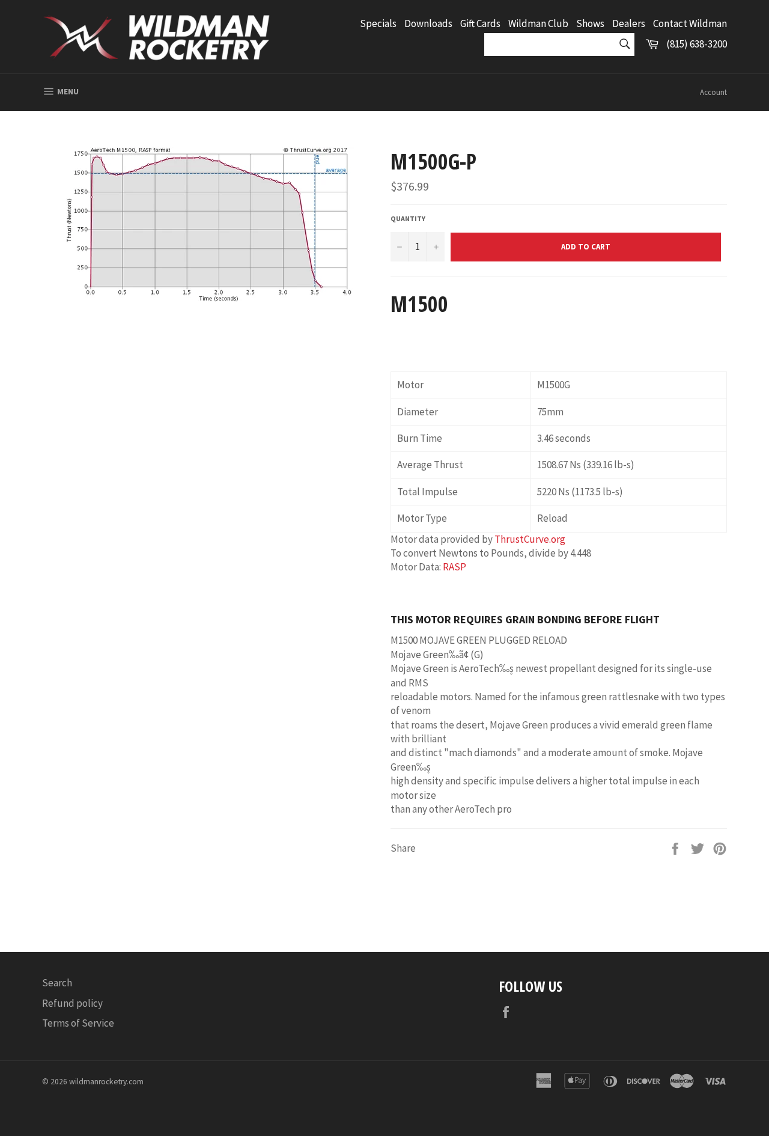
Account (713, 92)
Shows (590, 23)
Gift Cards (480, 23)
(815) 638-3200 (696, 43)
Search (57, 982)
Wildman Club (538, 23)
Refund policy (72, 1003)
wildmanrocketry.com (106, 1081)
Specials (378, 23)
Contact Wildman (690, 23)
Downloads (428, 23)
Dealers (628, 23)
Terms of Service (78, 1023)
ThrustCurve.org (529, 539)
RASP (454, 566)
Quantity (408, 218)
